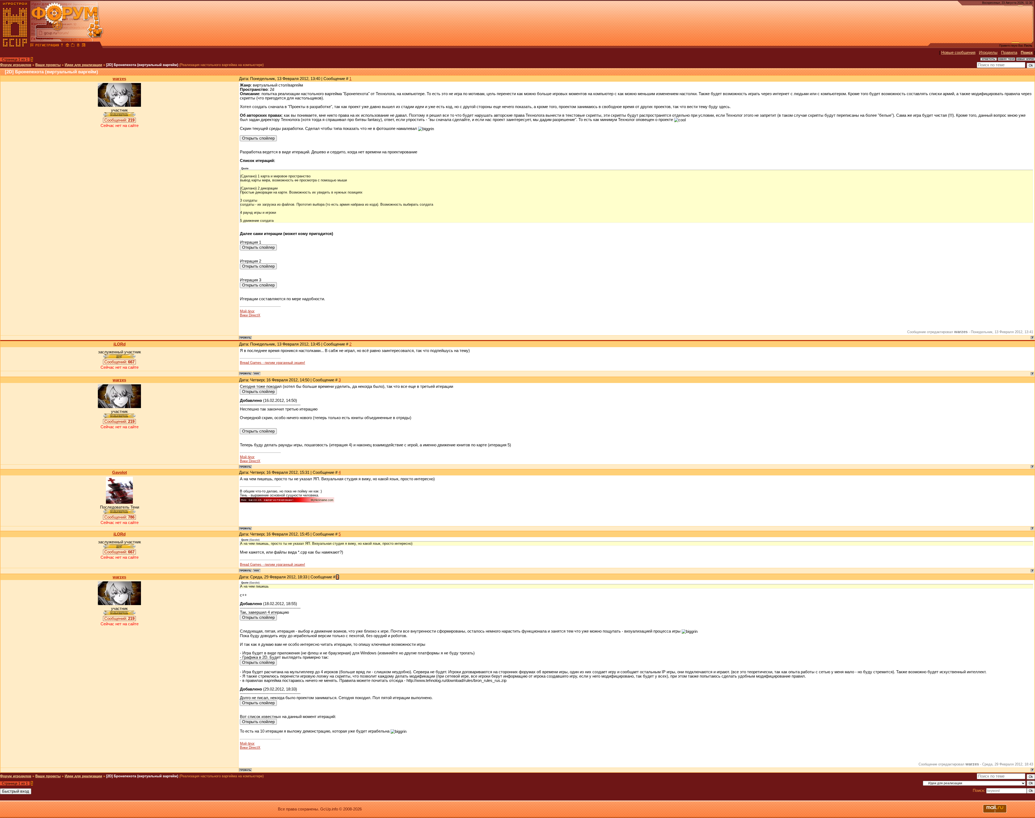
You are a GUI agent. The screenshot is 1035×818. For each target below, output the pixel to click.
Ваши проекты (48, 65)
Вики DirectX (250, 315)
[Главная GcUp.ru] (15, 46)
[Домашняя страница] (256, 373)
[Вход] (62, 46)
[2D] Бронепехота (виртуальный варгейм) (142, 65)
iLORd (119, 344)
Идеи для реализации (83, 65)
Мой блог (247, 311)
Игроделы (988, 52)
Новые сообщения (958, 52)
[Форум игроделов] (32, 46)
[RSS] (83, 46)
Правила (1009, 52)
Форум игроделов (15, 65)
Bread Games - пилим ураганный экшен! (272, 363)
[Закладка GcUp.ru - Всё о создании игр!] (72, 46)
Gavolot (119, 472)
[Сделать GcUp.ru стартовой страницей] (67, 46)
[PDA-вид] (78, 46)
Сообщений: (119, 120)
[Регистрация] (47, 46)
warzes (119, 79)
